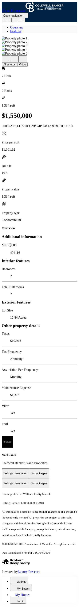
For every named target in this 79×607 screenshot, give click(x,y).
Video (22, 64)
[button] (39, 38)
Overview (16, 27)
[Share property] (23, 58)
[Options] (6, 58)
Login (6, 20)
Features (15, 31)
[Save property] (14, 58)
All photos (9, 64)
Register (18, 20)
